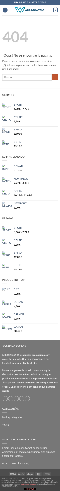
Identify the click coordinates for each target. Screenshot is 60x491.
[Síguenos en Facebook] (5, 398)
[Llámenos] (21, 398)
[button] (5, 10)
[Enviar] (55, 77)
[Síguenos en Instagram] (10, 398)
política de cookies (28, 484)
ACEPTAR (30, 489)
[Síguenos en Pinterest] (27, 398)
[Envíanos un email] (16, 398)
